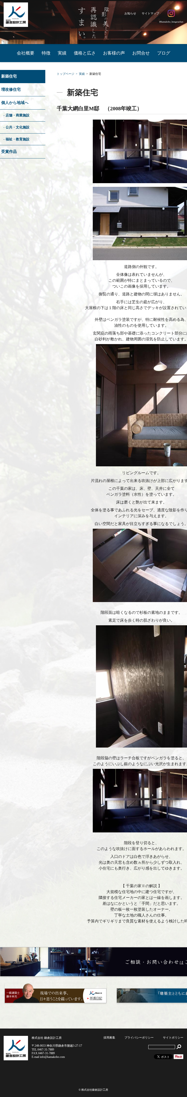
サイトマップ (150, 13)
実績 (62, 53)
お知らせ (130, 13)
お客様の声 (114, 53)
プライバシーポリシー (139, 1037)
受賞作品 (9, 151)
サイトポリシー (173, 1037)
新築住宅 (9, 76)
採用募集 (109, 1037)
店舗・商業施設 (17, 115)
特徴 (46, 53)
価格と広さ (85, 53)
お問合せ (141, 53)
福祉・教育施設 (17, 139)
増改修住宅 (11, 89)
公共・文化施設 (17, 127)
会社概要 (25, 53)
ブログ (163, 53)
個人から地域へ (14, 103)
